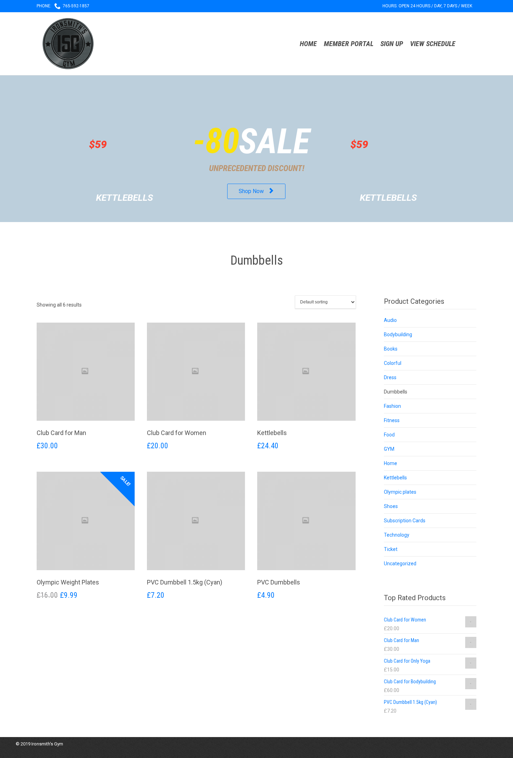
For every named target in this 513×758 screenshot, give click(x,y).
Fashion (392, 406)
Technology (396, 535)
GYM (389, 449)
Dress (390, 377)
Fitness (392, 420)
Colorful (392, 363)
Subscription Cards (404, 520)
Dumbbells (395, 392)
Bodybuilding (398, 334)
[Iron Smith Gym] (68, 43)
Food (389, 434)
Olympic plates (400, 492)
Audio (390, 320)
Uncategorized (400, 563)
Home (390, 463)
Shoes (391, 506)
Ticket (390, 549)
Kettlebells (395, 477)
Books (390, 349)
